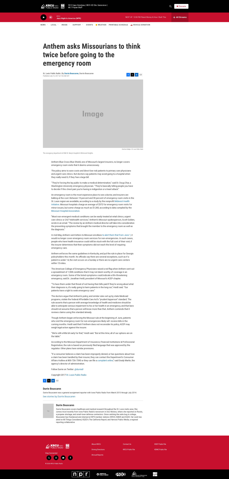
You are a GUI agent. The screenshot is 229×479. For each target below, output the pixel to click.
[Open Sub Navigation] (47, 25)
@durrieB (78, 369)
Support (77, 25)
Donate (182, 6)
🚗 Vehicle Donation (140, 25)
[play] (43, 17)
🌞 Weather (100, 25)
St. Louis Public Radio (76, 375)
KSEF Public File (160, 444)
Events (89, 25)
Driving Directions (98, 449)
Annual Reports (97, 455)
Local (53, 25)
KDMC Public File (160, 449)
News (43, 25)
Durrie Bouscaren (71, 73)
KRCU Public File (129, 449)
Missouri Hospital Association (65, 211)
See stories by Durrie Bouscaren (59, 396)
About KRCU (96, 444)
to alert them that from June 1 (116, 235)
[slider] (54, 17)
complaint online (105, 360)
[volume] (51, 17)
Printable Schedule (118, 25)
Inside (65, 25)
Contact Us (127, 444)
